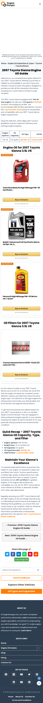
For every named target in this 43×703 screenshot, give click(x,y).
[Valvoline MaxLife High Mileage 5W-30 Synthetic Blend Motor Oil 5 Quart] (21, 171)
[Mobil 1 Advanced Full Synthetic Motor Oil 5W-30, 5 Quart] (21, 226)
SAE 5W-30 (25, 140)
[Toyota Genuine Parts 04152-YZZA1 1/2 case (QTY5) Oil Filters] (21, 346)
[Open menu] (40, 4)
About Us (19, 697)
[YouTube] (21, 674)
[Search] (38, 570)
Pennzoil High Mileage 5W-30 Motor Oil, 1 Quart (20, 297)
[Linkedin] (13, 682)
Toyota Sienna (22, 66)
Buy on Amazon (21, 200)
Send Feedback (21, 577)
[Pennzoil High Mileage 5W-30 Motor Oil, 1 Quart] (21, 280)
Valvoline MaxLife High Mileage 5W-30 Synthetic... (21, 189)
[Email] (21, 682)
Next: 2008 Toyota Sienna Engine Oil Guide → (21, 537)
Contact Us (6, 662)
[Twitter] (29, 674)
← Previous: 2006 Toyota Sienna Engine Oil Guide (21, 527)
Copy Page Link (21, 559)
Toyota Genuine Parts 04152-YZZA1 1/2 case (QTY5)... (21, 364)
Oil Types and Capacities (21, 591)
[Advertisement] (21, 30)
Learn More (26, 630)
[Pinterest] (37, 674)
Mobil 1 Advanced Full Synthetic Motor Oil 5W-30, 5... (21, 243)
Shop (3, 653)
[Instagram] (13, 674)
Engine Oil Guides (9, 648)
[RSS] (29, 682)
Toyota (38, 63)
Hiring (3, 657)
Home (3, 63)
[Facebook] (6, 674)
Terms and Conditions (21, 700)
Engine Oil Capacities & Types (21, 63)
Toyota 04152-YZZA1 (13, 110)
